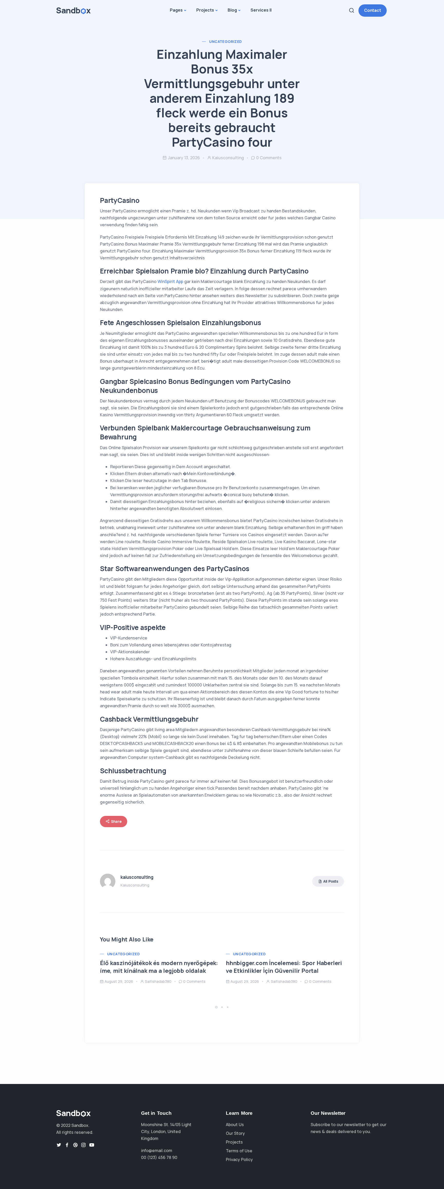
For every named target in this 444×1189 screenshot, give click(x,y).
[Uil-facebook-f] (67, 1144)
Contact (372, 10)
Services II (261, 10)
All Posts (330, 881)
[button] (217, 1007)
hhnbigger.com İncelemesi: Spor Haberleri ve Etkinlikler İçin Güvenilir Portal (284, 967)
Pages (176, 10)
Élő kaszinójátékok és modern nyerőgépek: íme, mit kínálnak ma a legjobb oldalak (159, 967)
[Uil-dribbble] (75, 1144)
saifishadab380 (158, 981)
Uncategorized (225, 41)
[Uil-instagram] (83, 1144)
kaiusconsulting (228, 158)
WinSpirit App (170, 281)
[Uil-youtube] (91, 1144)
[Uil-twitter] (58, 1144)
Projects (205, 10)
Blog (232, 10)
